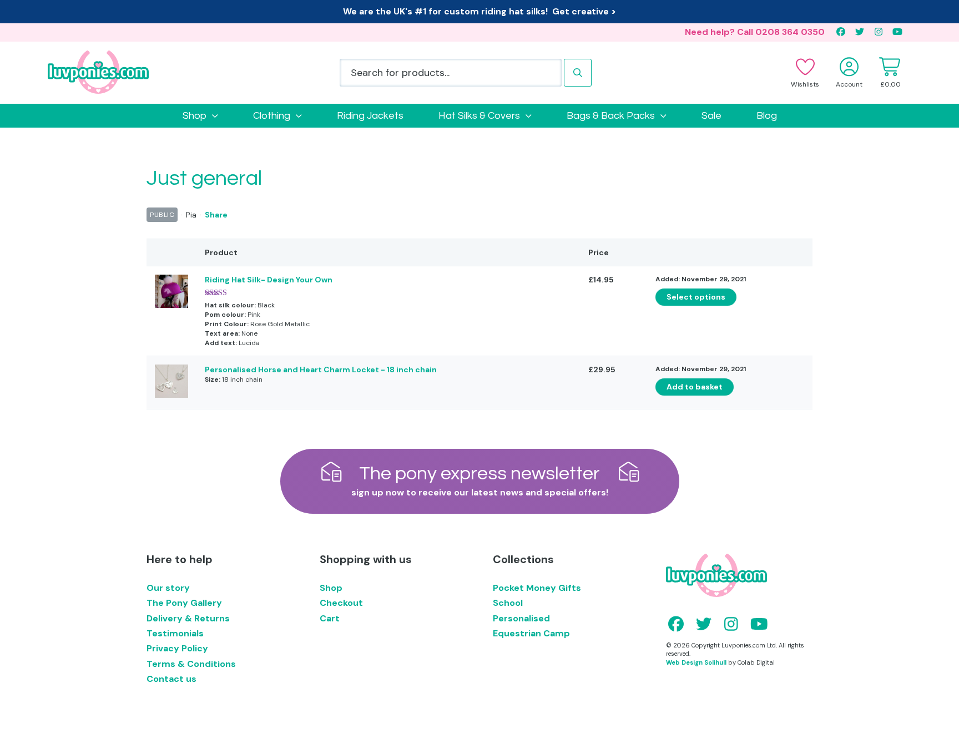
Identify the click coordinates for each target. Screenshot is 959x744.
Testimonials (175, 633)
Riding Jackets (370, 115)
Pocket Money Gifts (537, 588)
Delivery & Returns (188, 618)
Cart (330, 618)
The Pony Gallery (184, 603)
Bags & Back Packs (611, 115)
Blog (766, 115)
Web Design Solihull (696, 662)
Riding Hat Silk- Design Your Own (268, 280)
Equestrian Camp (531, 633)
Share (216, 215)
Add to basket (695, 387)
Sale (711, 115)
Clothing (271, 115)
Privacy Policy (177, 648)
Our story (168, 588)
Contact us (171, 679)
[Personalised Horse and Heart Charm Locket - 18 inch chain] (171, 395)
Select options (696, 297)
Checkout (341, 603)
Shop (194, 115)
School (508, 603)
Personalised (521, 618)
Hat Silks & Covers (479, 115)
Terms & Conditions (191, 664)
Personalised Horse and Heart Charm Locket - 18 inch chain (321, 369)
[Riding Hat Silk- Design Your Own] (171, 305)
